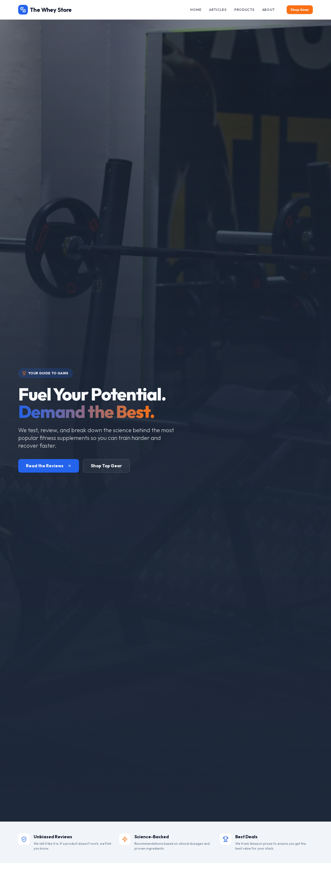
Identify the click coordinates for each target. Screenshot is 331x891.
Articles (218, 10)
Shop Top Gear (106, 465)
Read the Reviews (44, 465)
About (268, 10)
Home (195, 10)
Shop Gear (300, 10)
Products (244, 10)
